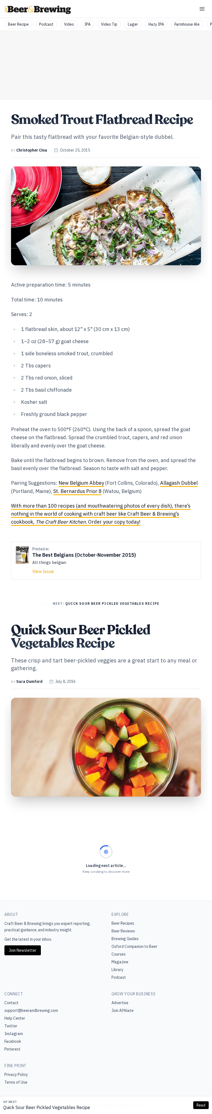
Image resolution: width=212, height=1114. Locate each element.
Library (117, 969)
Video (69, 24)
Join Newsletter (22, 950)
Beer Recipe (18, 24)
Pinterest (12, 1049)
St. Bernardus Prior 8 (77, 491)
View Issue (43, 571)
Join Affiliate (123, 1010)
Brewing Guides (125, 938)
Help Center (14, 1018)
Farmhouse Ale (187, 24)
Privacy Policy (16, 1074)
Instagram (13, 1033)
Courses (119, 954)
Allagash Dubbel (179, 483)
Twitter (10, 1025)
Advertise (120, 1002)
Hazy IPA (156, 24)
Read (201, 1105)
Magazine (120, 961)
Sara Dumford (29, 681)
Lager (133, 24)
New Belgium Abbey (81, 483)
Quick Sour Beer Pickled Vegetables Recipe (46, 1107)
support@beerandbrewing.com (31, 1010)
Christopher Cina (31, 150)
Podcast (46, 24)
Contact (11, 1002)
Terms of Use (15, 1082)
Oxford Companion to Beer (134, 946)
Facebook (12, 1041)
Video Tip (109, 24)
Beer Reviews (123, 931)
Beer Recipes (123, 923)
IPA (87, 24)
